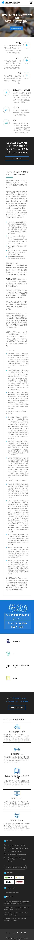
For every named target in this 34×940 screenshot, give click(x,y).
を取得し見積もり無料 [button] (16, 28)
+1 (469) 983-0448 (13, 580)
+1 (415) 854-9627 (18, 625)
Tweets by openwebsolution (12, 892)
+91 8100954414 (18, 616)
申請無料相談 (17, 158)
